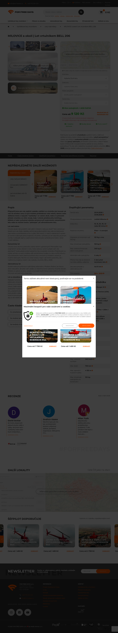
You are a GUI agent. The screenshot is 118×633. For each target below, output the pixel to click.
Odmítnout (28, 325)
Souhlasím (86, 325)
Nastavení (70, 325)
